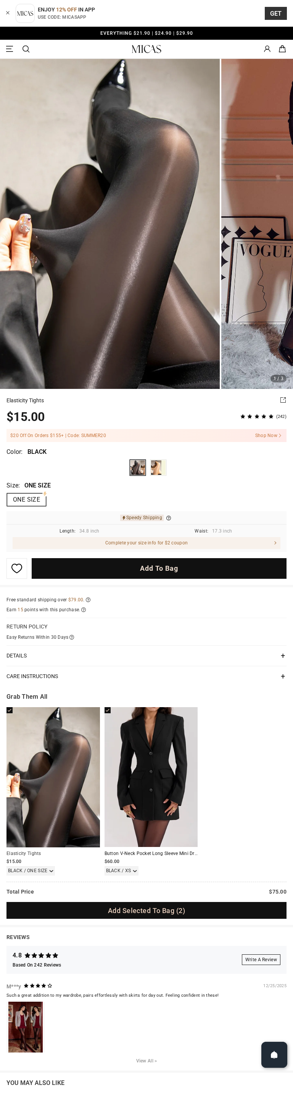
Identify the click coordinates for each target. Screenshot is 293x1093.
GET (276, 13)
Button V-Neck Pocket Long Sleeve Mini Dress (153, 853)
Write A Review (261, 959)
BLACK (137, 467)
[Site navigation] (10, 49)
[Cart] (282, 49)
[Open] (274, 1055)
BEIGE (158, 467)
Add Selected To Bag (146, 911)
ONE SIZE (26, 499)
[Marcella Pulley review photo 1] (25, 1027)
